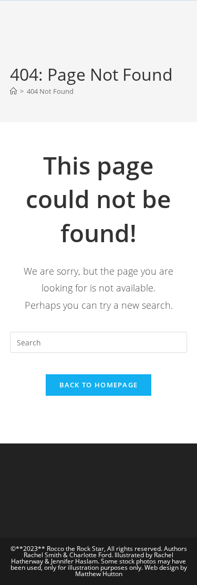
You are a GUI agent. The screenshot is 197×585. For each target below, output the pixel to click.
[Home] (13, 91)
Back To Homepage (98, 384)
